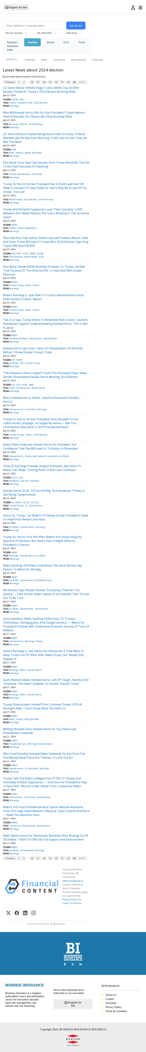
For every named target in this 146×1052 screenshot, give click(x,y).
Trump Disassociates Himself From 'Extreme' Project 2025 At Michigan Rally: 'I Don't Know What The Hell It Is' (42, 706)
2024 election (41, 102)
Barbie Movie (38, 387)
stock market (26, 580)
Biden (23, 669)
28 (44, 82)
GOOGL (35, 502)
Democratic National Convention (41, 456)
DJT (13, 359)
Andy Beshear (36, 124)
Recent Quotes (14, 33)
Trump (12, 174)
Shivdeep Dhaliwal (18, 338)
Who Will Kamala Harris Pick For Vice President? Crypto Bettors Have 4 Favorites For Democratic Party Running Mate (44, 114)
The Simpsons (23, 387)
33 (74, 82)
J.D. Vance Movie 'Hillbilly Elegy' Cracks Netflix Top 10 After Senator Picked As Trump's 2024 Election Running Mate (41, 90)
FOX (18, 384)
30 (56, 82)
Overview (30, 59)
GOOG (26, 502)
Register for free (17, 7)
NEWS (14, 224)
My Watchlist (44, 33)
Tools (81, 42)
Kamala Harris (16, 409)
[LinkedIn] (25, 913)
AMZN (15, 99)
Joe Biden (14, 363)
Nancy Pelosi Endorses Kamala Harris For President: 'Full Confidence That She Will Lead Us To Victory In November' (41, 446)
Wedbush (14, 480)
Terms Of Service (71, 903)
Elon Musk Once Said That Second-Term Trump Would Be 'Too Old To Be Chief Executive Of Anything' (46, 164)
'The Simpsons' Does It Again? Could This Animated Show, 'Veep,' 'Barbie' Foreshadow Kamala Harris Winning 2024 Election (45, 375)
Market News (23, 174)
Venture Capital (23, 152)
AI (13, 502)
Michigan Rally (32, 719)
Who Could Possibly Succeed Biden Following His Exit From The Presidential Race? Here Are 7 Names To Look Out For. (44, 756)
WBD (31, 384)
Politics (12, 102)
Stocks (50, 42)
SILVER (40, 253)
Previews (34, 480)
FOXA (24, 384)
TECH (14, 477)
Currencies (59, 59)
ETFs (66, 42)
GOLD (26, 253)
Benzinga (14, 105)
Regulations (30, 228)
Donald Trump (25, 102)
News (44, 59)
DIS (13, 384)
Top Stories (30, 797)
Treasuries (97, 59)
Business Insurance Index (12, 46)
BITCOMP (16, 253)
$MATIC (24, 124)
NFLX (21, 99)
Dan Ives (24, 480)
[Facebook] (16, 913)
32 (68, 82)
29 (50, 82)
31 (62, 82)
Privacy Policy (69, 899)
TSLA (21, 477)
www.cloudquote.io (72, 880)
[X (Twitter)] (8, 913)
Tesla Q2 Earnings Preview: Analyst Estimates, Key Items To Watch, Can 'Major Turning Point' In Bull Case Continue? (42, 468)
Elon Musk (37, 174)
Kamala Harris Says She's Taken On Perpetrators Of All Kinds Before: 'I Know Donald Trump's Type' (43, 350)
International (78, 59)
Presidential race (43, 580)
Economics (30, 409)
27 (38, 82)
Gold (41, 256)
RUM (14, 149)
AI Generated (31, 768)
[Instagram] (33, 913)
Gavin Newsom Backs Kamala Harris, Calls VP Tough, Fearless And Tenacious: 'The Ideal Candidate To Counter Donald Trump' (45, 682)
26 (32, 82)
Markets (32, 42)
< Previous (9, 82)
